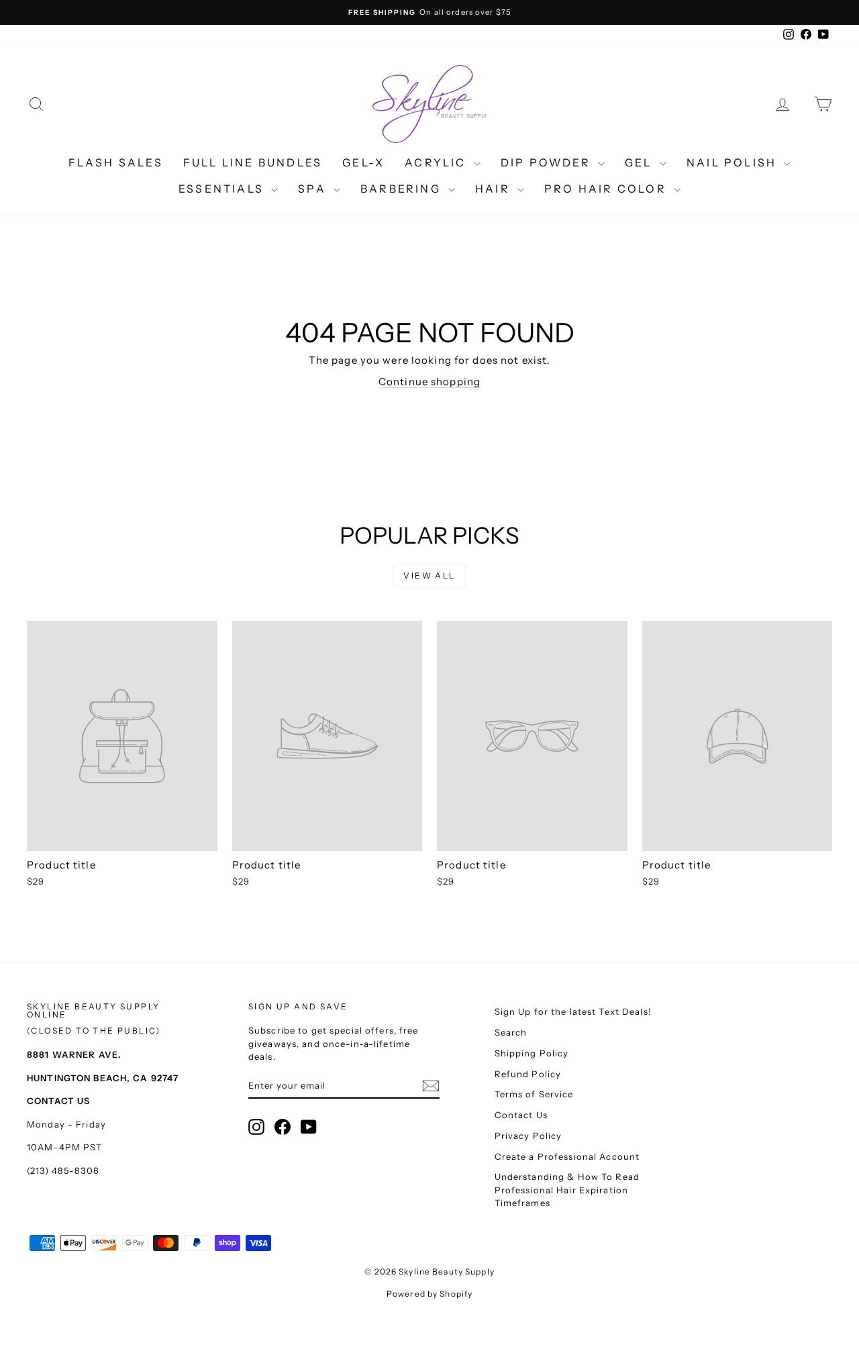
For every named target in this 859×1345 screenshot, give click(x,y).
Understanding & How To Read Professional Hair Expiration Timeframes (567, 1189)
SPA (314, 188)
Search (511, 1032)
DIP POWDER (548, 162)
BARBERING (402, 188)
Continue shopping (429, 381)
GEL (640, 162)
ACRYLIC (437, 162)
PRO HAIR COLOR (607, 188)
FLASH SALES (115, 162)
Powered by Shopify (429, 1294)
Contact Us (521, 1114)
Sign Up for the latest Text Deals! (573, 1011)
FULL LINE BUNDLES (252, 162)
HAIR (494, 188)
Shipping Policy (532, 1053)
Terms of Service (534, 1094)
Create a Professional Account (567, 1156)
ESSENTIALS (223, 188)
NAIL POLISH (733, 162)
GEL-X (363, 162)
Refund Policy (528, 1073)
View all (429, 575)
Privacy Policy (528, 1135)
